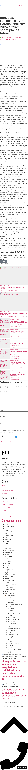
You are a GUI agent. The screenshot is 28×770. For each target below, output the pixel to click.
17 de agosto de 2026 (15, 347)
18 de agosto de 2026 (15, 336)
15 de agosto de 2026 (15, 369)
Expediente (5, 493)
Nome (2, 410)
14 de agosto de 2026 (15, 379)
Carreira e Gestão (7, 507)
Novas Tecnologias (7, 516)
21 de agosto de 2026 (19, 290)
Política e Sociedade (8, 502)
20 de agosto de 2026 (19, 316)
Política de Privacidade (8, 490)
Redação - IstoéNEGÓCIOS (7, 290)
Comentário (4, 391)
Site (1, 423)
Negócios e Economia (4, 285)
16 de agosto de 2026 (15, 358)
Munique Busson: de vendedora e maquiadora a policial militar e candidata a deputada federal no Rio (14, 670)
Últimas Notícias (6, 513)
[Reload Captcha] (16, 437)
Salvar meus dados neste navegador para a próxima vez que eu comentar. (13, 431)
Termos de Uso (6, 488)
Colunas (3, 261)
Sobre (3, 485)
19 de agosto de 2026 (15, 326)
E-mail (2, 416)
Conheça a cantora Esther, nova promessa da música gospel (14, 694)
